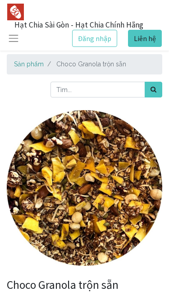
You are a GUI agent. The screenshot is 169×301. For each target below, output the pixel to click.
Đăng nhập (94, 38)
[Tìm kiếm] (153, 89)
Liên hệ (145, 38)
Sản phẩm (29, 64)
